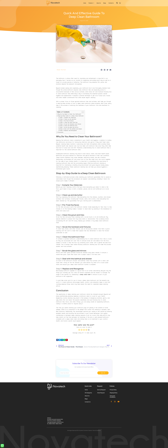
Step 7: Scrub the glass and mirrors (69, 127)
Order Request (101, 392)
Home (84, 3)
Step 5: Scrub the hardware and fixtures (70, 124)
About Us (99, 3)
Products (91, 3)
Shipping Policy (113, 392)
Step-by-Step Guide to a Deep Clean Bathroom (71, 115)
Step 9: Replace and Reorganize (68, 130)
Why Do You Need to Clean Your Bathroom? (69, 114)
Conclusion (60, 132)
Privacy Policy (113, 389)
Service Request (101, 389)
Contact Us (111, 3)
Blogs (104, 3)
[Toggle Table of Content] (82, 112)
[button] (101, 69)
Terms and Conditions (112, 396)
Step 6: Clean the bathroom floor (68, 125)
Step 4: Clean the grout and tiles (68, 122)
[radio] (79, 330)
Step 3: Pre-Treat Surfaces (67, 120)
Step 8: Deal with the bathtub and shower (71, 128)
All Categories (88, 392)
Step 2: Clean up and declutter (68, 119)
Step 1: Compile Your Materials (68, 117)
